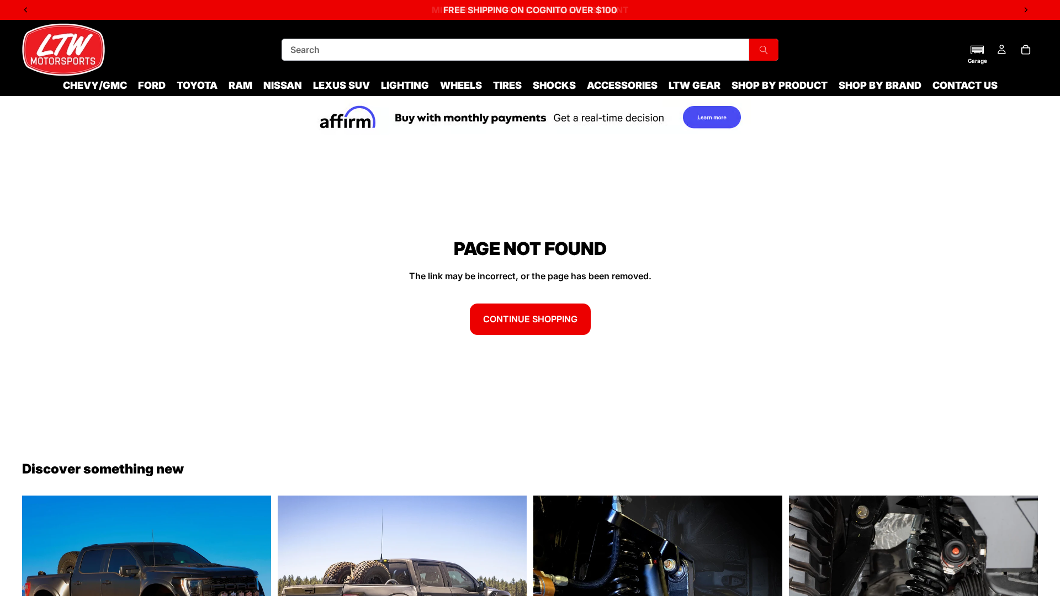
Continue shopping (530, 318)
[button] (977, 54)
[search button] (763, 50)
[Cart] (1026, 50)
